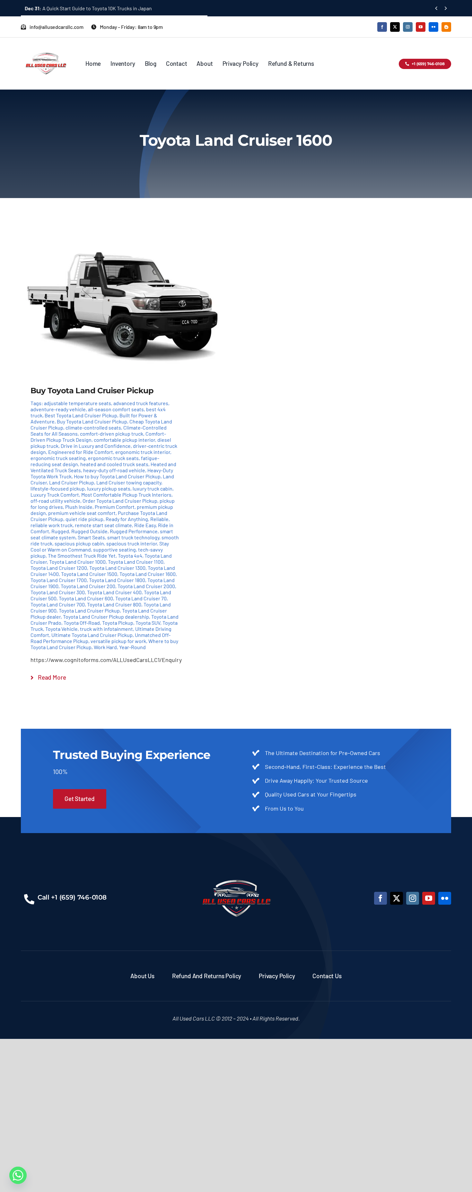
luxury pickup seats (108, 488)
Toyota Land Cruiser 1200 (59, 568)
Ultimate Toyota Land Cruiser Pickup (92, 635)
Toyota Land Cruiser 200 (88, 586)
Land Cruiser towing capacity (128, 482)
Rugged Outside (89, 531)
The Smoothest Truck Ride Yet (82, 555)
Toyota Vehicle (61, 629)
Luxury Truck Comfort (55, 495)
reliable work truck (52, 525)
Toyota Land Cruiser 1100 (135, 562)
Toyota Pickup (117, 623)
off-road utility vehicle (55, 501)
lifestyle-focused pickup (58, 488)
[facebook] (382, 27)
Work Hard (105, 647)
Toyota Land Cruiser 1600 (147, 574)
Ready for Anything (127, 519)
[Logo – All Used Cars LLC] (46, 46)
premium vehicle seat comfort (82, 513)
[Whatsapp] (18, 1175)
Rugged (60, 531)
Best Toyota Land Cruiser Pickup (81, 415)
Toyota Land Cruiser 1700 (59, 580)
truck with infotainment (106, 629)
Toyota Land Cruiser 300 (58, 592)
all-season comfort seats (116, 409)
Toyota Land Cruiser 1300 (117, 568)
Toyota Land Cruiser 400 (114, 592)
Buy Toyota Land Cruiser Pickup (92, 421)
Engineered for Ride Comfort (80, 452)
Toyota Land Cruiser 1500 (89, 574)
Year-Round (132, 647)
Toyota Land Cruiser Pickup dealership (106, 616)
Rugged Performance (134, 531)
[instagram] (408, 27)
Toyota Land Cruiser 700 (58, 604)
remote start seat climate (103, 525)
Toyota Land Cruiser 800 (114, 604)
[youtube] (420, 27)
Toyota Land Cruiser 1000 (77, 562)
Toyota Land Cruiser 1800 (117, 580)
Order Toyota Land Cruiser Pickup (120, 501)
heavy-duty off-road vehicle (114, 470)
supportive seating (114, 549)
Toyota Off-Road (82, 623)
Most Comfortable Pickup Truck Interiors (126, 495)
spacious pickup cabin (79, 543)
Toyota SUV (147, 623)
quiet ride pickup (84, 519)
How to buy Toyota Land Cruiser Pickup (117, 476)
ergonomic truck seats (113, 458)
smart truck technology (133, 537)
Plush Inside (78, 507)
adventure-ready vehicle (58, 409)
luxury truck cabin (152, 488)
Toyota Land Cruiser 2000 (146, 586)
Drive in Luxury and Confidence (96, 446)
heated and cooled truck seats (114, 464)
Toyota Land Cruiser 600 (86, 598)
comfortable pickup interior (124, 440)
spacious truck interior (131, 543)
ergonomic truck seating (58, 458)
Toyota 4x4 (130, 555)
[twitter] (395, 27)
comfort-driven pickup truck (111, 434)
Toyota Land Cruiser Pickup (89, 610)
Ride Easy (145, 525)
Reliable (159, 519)
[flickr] (433, 27)
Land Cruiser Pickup (71, 482)
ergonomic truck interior (142, 452)
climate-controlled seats (93, 427)
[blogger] (446, 27)
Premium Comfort (115, 507)
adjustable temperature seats (77, 403)
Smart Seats (91, 537)
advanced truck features (140, 403)
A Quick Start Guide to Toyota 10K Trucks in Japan (88, 8)
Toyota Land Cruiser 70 (141, 598)
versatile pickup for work (118, 641)
